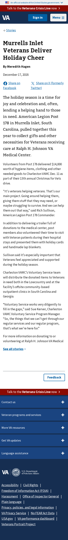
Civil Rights (30, 485)
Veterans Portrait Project (19, 524)
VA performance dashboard (36, 518)
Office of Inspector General (41, 496)
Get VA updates (11, 440)
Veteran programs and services (21, 415)
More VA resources (13, 427)
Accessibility (10, 485)
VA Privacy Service (14, 513)
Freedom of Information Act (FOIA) (25, 491)
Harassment (10, 496)
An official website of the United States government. (35, 2)
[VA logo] (6, 17)
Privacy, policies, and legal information (28, 507)
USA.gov (7, 518)
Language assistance (15, 453)
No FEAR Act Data (42, 513)
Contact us (8, 402)
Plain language (12, 502)
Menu (56, 17)
